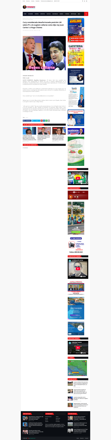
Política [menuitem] (49, 13)
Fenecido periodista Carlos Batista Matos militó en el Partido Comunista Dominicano (44, 137)
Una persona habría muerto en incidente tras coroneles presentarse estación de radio (80, 424)
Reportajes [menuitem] (73, 13)
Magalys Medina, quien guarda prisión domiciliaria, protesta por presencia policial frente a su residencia (81, 405)
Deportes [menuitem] (42, 13)
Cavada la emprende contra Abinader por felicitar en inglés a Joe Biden (81, 398)
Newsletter (38, 1)
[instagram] (86, 1)
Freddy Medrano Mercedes (29, 30)
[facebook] (82, 1)
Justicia (46, 419)
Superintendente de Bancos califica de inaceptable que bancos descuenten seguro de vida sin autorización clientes (80, 391)
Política (30, 18)
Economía (58, 421)
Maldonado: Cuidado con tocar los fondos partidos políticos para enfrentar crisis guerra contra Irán (58, 137)
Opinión (46, 421)
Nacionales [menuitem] (55, 13)
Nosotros (28, 1)
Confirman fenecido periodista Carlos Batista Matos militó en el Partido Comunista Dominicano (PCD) (29, 137)
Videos (57, 416)
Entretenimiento (48, 416)
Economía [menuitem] (30, 13)
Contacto (32, 1)
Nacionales (58, 418)
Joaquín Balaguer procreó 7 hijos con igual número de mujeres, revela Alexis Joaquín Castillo (81, 430)
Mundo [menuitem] (61, 13)
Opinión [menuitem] (36, 13)
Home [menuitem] (25, 13)
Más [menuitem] (79, 13)
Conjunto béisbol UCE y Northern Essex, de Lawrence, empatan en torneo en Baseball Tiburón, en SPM (81, 384)
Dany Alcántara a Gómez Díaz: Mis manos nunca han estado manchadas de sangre (36, 418)
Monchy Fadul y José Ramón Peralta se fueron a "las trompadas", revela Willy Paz (80, 418)
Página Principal (26, 18)
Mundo (46, 418)
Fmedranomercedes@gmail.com (47, 1)
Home (24, 1)
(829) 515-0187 (56, 1)
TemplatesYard (32, 438)
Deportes (57, 419)
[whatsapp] (84, 1)
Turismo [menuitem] (67, 13)
